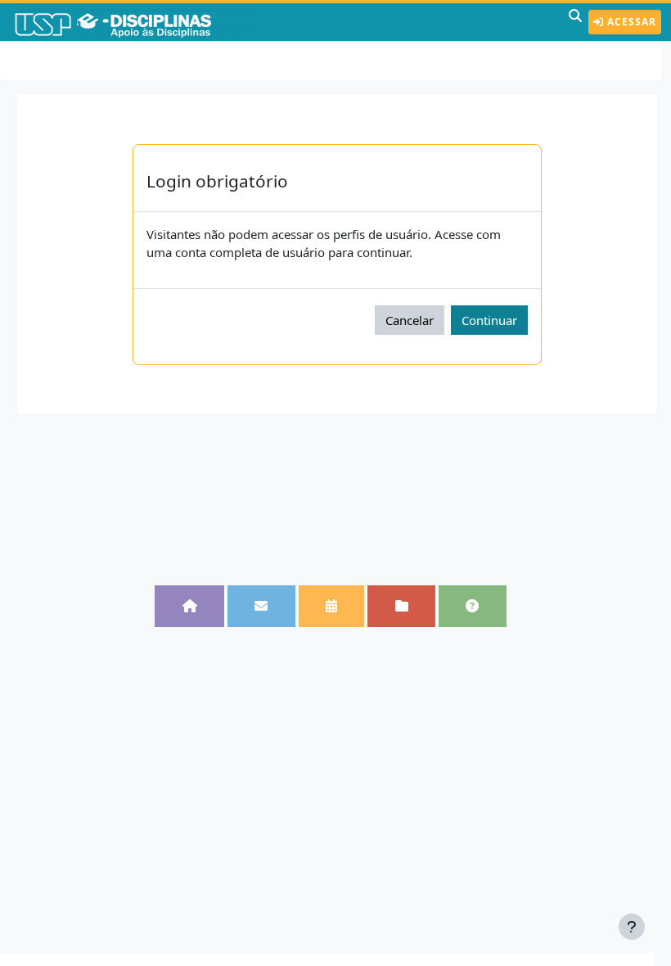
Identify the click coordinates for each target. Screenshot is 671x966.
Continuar (489, 320)
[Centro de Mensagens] (261, 605)
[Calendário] (332, 605)
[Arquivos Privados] (401, 605)
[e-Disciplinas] (137, 22)
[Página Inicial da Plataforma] (189, 605)
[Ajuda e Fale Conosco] (473, 605)
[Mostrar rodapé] (632, 927)
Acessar (630, 22)
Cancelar (409, 320)
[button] (575, 22)
